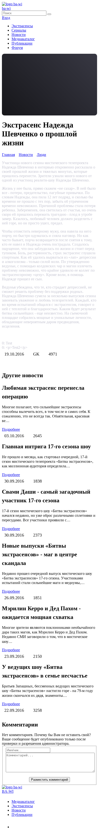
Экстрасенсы (22, 26)
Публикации (22, 43)
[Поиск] (49, 14)
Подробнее (11, 429)
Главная (8, 155)
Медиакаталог (23, 39)
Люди (41, 155)
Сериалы (19, 30)
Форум (17, 48)
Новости (19, 35)
